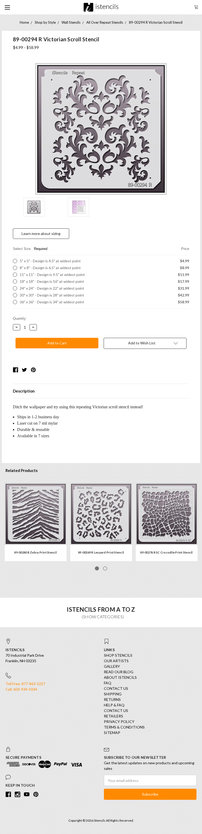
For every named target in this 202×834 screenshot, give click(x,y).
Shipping (113, 694)
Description (24, 391)
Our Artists (116, 661)
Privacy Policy (119, 721)
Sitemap (112, 732)
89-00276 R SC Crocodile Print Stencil (166, 552)
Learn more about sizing (41, 233)
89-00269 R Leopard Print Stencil (101, 552)
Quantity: (20, 318)
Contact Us (116, 688)
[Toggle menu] (7, 7)
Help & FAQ (114, 705)
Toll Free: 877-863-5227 (25, 683)
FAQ (107, 683)
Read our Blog (118, 672)
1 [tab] (97, 568)
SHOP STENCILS (118, 655)
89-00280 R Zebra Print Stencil (35, 552)
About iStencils (120, 677)
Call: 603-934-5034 (21, 689)
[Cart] (196, 6)
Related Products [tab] (22, 470)
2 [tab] (105, 568)
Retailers (113, 716)
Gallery (112, 666)
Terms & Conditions (124, 727)
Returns (112, 699)
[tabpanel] (35, 522)
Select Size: (101, 249)
